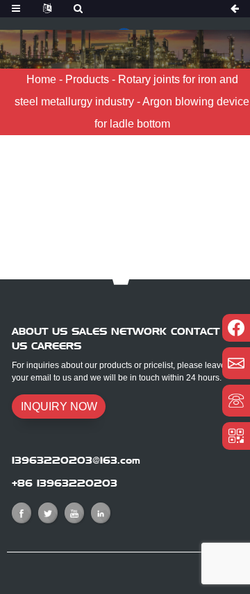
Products (87, 79)
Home (41, 79)
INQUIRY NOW (59, 406)
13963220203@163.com (76, 460)
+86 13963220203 (64, 483)
